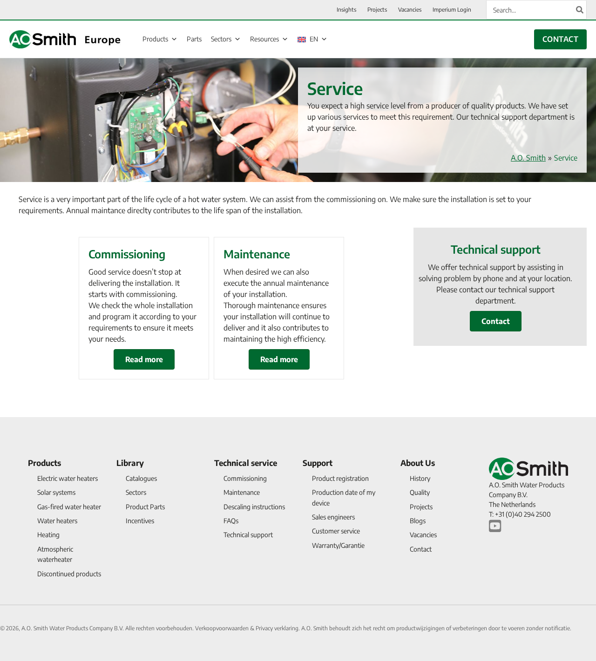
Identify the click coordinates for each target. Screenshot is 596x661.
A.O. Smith (528, 157)
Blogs (418, 521)
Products (155, 39)
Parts (194, 39)
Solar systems (56, 492)
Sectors (221, 39)
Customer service (336, 531)
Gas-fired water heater (69, 507)
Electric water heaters (67, 478)
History (420, 478)
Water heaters (57, 521)
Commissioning (245, 478)
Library (130, 463)
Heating (48, 535)
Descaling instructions (254, 507)
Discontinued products (69, 574)
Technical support (248, 535)
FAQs (231, 521)
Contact (421, 549)
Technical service (245, 463)
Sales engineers (333, 517)
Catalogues (141, 478)
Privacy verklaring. (278, 628)
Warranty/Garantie (338, 545)
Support (317, 463)
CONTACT (560, 39)
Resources (264, 39)
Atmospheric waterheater (55, 554)
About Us (417, 463)
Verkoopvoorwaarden (222, 628)
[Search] (580, 9)
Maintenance (242, 492)
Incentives (140, 521)
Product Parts (145, 507)
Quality (420, 492)
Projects (421, 507)
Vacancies (423, 535)
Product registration (340, 478)
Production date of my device (343, 497)
